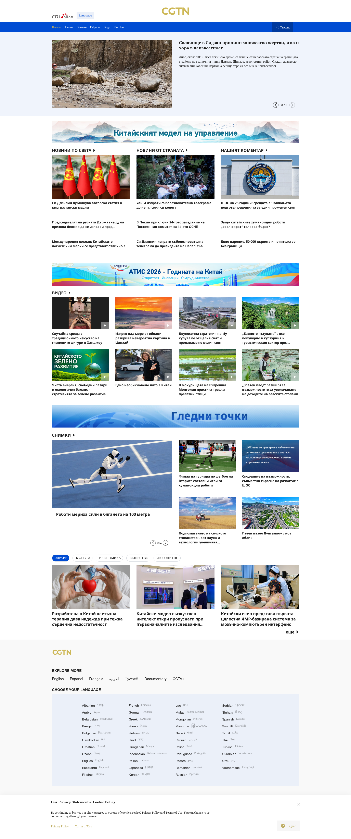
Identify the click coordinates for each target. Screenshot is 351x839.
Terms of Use (83, 826)
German (140, 712)
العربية (114, 678)
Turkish (232, 747)
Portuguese (191, 754)
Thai (228, 740)
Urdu (229, 761)
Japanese (141, 768)
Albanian (93, 705)
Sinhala (232, 712)
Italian (138, 761)
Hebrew (139, 733)
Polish (185, 747)
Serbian (233, 705)
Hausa (138, 726)
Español (76, 678)
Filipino (93, 775)
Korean (139, 775)
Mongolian (189, 719)
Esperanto (96, 768)
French (140, 705)
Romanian (189, 768)
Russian (187, 775)
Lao (182, 705)
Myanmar (191, 726)
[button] (275, 105)
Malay (190, 712)
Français (96, 678)
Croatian (94, 747)
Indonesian (148, 754)
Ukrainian (237, 754)
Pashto (184, 761)
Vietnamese (238, 768)
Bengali (91, 726)
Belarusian (97, 719)
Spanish (233, 719)
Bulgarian (96, 733)
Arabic (91, 712)
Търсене (285, 27)
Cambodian (93, 740)
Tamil (230, 733)
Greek (140, 719)
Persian (186, 740)
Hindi (136, 740)
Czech (91, 754)
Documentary (155, 678)
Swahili (234, 726)
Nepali (184, 733)
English (58, 678)
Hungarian (142, 747)
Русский (131, 678)
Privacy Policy (60, 826)
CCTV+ (178, 678)
